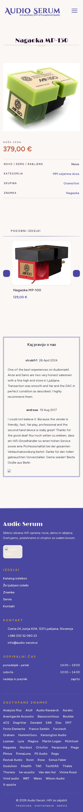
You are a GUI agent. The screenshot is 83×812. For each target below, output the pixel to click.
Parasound (59, 747)
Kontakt (9, 606)
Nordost (26, 747)
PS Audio (41, 753)
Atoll (28, 710)
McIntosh (71, 741)
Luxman (8, 741)
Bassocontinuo (48, 716)
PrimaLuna (23, 753)
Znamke (8, 592)
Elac (59, 722)
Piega (75, 747)
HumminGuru (27, 735)
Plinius (7, 753)
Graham (8, 735)
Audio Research (47, 710)
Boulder (68, 716)
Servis (7, 599)
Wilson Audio (55, 778)
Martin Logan (51, 741)
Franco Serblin (39, 729)
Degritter (19, 722)
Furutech (59, 729)
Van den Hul (47, 772)
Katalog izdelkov (15, 578)
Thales (67, 766)
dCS (6, 722)
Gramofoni (71, 183)
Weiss (38, 778)
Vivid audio (11, 778)
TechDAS (52, 766)
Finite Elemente (14, 729)
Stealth (26, 766)
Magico (33, 741)
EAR (49, 722)
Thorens (9, 772)
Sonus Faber (57, 760)
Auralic (68, 710)
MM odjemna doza (66, 174)
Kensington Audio (53, 735)
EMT (68, 722)
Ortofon (42, 747)
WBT (26, 778)
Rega (55, 753)
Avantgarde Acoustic (18, 716)
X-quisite (9, 784)
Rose (41, 760)
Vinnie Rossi (68, 772)
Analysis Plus (12, 710)
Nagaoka (72, 193)
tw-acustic (27, 772)
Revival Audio (12, 760)
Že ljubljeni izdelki (16, 585)
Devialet (36, 722)
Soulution (10, 766)
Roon (30, 760)
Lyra (21, 741)
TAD (38, 766)
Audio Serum (23, 524)
